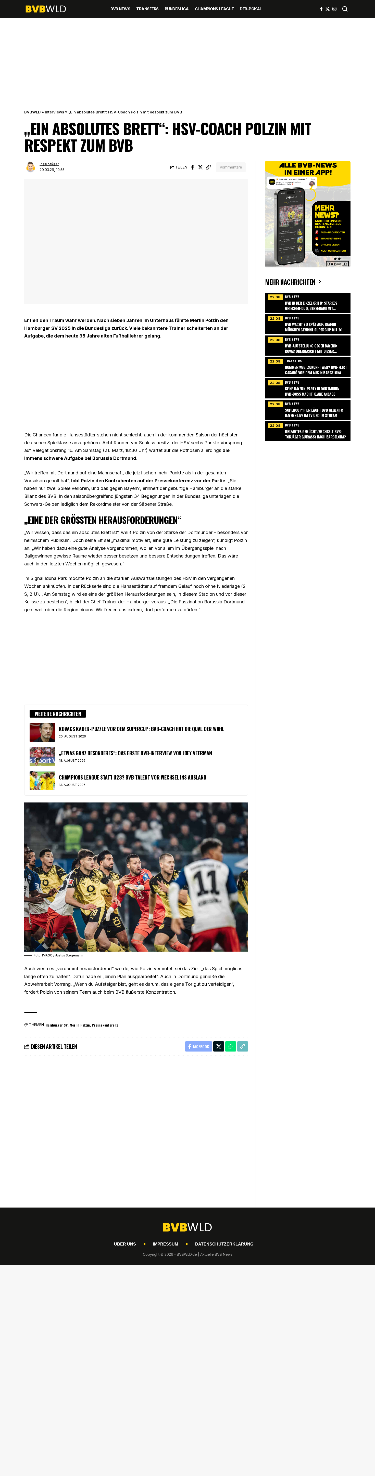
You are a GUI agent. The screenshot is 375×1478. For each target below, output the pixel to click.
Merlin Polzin (80, 1025)
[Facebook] (321, 9)
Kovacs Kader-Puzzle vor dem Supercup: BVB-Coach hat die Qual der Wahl (141, 729)
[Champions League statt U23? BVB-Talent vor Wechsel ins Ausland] (42, 780)
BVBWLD (32, 112)
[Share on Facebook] (192, 167)
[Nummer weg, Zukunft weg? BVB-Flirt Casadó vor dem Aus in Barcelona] (307, 366)
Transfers (293, 361)
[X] (327, 9)
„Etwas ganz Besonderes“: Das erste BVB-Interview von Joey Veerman (135, 753)
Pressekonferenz (105, 1025)
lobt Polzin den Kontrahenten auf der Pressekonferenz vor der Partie (148, 480)
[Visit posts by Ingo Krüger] (30, 167)
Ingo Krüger (49, 164)
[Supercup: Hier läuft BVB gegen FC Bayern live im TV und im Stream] (307, 409)
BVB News (292, 296)
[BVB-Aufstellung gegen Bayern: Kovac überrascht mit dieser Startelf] (307, 344)
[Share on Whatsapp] (230, 1046)
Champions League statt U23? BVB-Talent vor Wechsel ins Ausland (132, 777)
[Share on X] (200, 167)
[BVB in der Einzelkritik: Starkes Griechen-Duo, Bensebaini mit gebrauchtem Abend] (307, 302)
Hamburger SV (57, 1025)
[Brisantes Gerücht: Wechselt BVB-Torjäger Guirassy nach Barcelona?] (307, 430)
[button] (345, 9)
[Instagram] (334, 9)
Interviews (54, 112)
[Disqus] (136, 1128)
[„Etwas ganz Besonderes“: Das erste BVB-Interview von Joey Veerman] (42, 756)
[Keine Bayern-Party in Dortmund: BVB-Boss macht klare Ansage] (307, 387)
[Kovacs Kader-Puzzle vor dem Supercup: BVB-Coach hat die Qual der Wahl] (42, 732)
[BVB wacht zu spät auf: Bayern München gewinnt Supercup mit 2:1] (307, 323)
